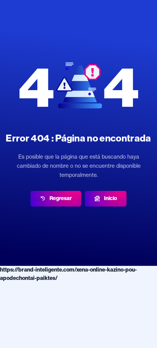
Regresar (61, 198)
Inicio (110, 198)
